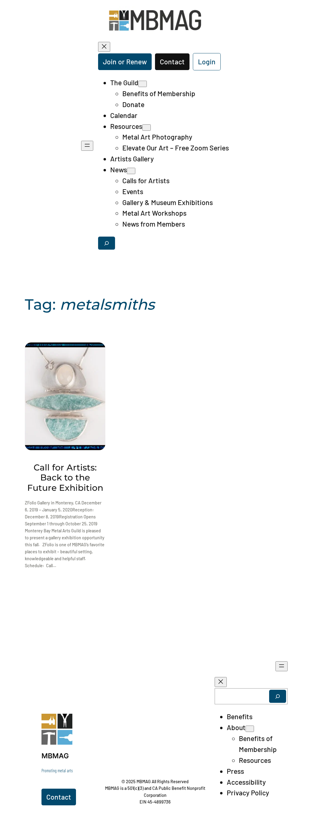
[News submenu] (131, 171)
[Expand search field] (106, 243)
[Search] (277, 696)
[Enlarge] (64, 722)
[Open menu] (87, 146)
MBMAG (55, 756)
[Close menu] (104, 47)
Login (207, 61)
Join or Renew (125, 61)
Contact (172, 61)
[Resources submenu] (146, 127)
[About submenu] (250, 729)
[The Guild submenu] (142, 84)
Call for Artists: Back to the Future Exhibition (65, 478)
